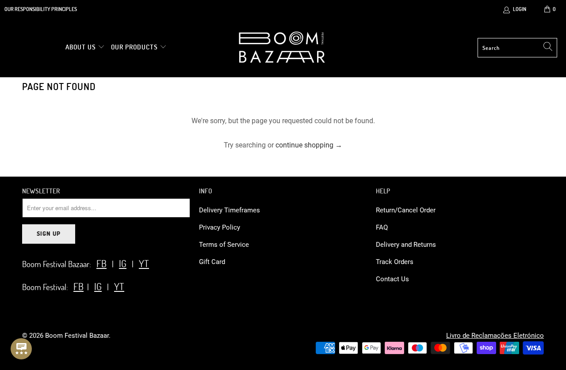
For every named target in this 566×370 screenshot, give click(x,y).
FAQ (382, 227)
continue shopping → (308, 145)
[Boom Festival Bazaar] (282, 47)
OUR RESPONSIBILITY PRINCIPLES (40, 8)
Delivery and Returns (406, 245)
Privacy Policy (219, 227)
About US (81, 46)
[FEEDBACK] (21, 348)
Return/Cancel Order (406, 210)
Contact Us (392, 279)
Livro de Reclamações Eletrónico (495, 336)
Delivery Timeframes (229, 210)
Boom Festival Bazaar (77, 336)
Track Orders (394, 262)
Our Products (134, 46)
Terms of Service (224, 245)
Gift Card (212, 262)
